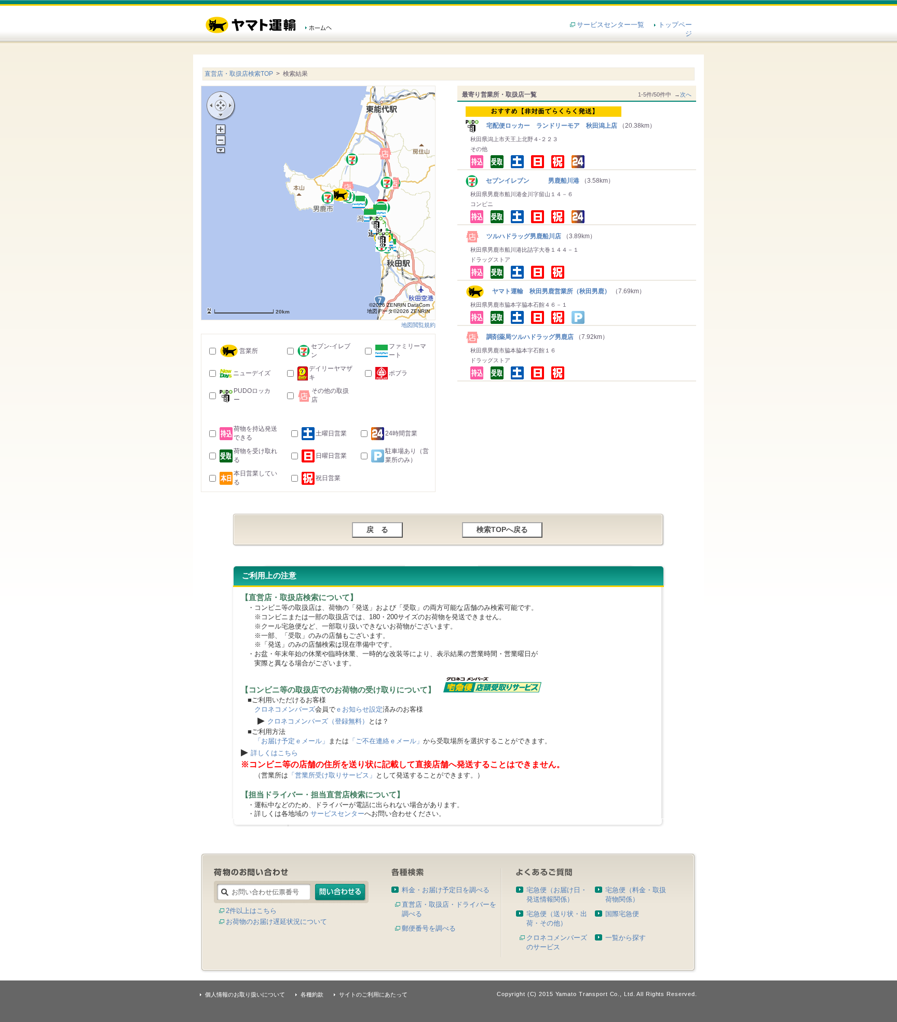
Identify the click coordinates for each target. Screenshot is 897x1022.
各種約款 (312, 994)
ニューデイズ (251, 373)
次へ (685, 94)
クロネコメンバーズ (284, 709)
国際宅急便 (622, 914)
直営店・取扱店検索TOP (239, 73)
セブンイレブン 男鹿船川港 (529, 180)
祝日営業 (328, 478)
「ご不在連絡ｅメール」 (386, 741)
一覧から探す (625, 938)
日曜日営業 (331, 455)
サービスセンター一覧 (610, 25)
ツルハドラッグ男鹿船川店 (521, 236)
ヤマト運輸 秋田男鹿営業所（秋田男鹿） (547, 291)
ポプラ (398, 373)
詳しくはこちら (274, 753)
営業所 (248, 351)
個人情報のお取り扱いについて (245, 994)
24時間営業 (401, 433)
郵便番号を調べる (429, 928)
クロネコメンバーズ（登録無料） (318, 721)
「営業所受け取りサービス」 (332, 775)
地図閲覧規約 (418, 325)
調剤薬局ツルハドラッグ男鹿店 (527, 336)
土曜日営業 (331, 433)
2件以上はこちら (251, 911)
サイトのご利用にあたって (373, 994)
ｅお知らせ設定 (359, 709)
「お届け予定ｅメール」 (291, 741)
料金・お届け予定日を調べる (446, 890)
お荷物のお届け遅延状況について (276, 921)
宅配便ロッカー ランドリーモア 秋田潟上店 (549, 125)
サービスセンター (337, 813)
